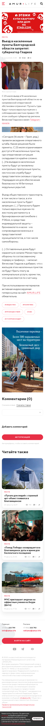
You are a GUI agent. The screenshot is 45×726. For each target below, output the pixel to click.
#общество (10, 305)
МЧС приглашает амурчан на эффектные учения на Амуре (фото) (19, 602)
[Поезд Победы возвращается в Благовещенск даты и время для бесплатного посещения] (39, 557)
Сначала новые (8, 405)
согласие (4, 715)
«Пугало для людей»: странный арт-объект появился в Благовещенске (21, 498)
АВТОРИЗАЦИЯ (22, 437)
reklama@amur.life (32, 630)
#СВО (29, 312)
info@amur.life (9, 630)
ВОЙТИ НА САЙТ (22, 641)
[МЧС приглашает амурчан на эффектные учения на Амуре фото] (39, 609)
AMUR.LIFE (33, 292)
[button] (32, 649)
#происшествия (12, 312)
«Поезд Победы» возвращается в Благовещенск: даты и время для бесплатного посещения (22, 550)
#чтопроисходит (13, 319)
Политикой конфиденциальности (13, 724)
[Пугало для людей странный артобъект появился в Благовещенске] (39, 505)
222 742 (29, 628)
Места (5, 37)
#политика (28, 305)
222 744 (8, 628)
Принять (37, 719)
